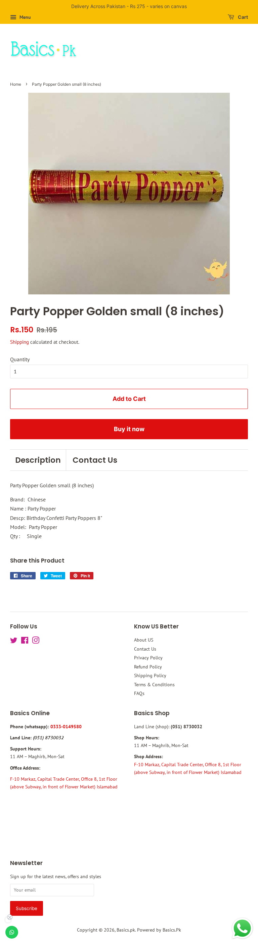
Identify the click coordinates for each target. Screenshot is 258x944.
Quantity (20, 359)
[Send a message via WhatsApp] (242, 928)
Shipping (19, 342)
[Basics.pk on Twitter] (13, 642)
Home (15, 84)
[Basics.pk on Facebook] (25, 642)
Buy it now (129, 429)
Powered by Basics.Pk (159, 930)
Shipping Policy (150, 675)
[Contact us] (11, 932)
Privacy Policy (148, 658)
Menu (24, 17)
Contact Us (95, 460)
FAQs (139, 693)
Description (38, 460)
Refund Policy (148, 667)
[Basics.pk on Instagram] (35, 642)
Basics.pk (126, 930)
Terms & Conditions (154, 685)
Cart (242, 17)
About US (143, 640)
